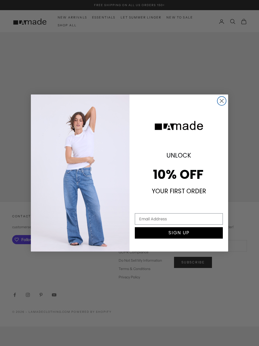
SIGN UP (178, 232)
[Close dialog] (221, 101)
